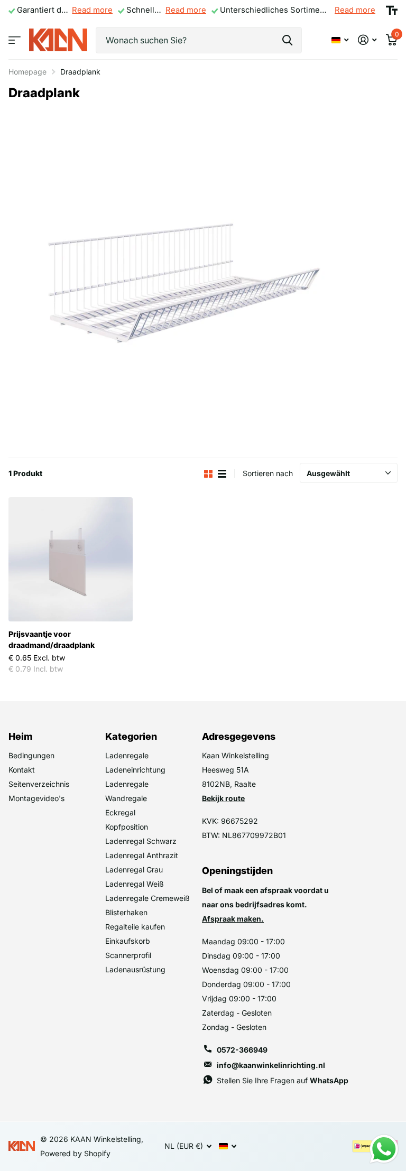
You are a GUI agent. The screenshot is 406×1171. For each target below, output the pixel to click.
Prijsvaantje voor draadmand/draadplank (51, 639)
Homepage (27, 71)
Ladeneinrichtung (135, 769)
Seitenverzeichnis (38, 783)
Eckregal (120, 812)
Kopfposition (126, 826)
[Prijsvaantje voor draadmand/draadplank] (70, 559)
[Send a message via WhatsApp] (384, 1149)
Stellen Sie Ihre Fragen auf (282, 1080)
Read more (92, 10)
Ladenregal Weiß (134, 883)
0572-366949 (242, 1049)
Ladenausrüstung (135, 969)
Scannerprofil (128, 955)
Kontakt (21, 769)
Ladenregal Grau (134, 869)
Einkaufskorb (127, 940)
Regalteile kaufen (135, 926)
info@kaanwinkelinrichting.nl (271, 1065)
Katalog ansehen (14, 39)
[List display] (222, 474)
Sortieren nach (268, 473)
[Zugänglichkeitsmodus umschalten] (392, 10)
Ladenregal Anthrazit (141, 855)
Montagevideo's (36, 798)
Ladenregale (127, 755)
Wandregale (126, 798)
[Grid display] (208, 474)
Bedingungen (31, 755)
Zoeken (287, 40)
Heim (20, 736)
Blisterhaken (126, 912)
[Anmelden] (367, 40)
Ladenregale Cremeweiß (147, 898)
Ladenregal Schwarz (141, 841)
